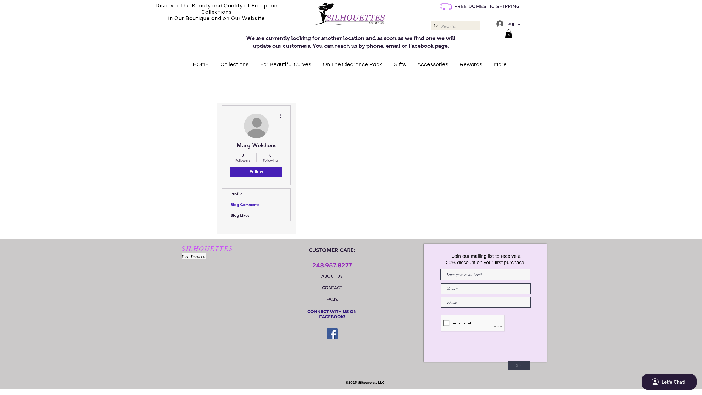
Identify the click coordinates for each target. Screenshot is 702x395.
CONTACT (332, 287)
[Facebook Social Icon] (332, 333)
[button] (508, 33)
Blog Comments (245, 204)
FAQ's (332, 299)
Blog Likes (240, 215)
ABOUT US (332, 276)
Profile (237, 193)
